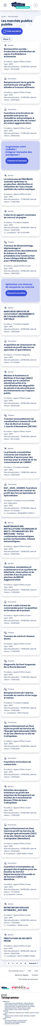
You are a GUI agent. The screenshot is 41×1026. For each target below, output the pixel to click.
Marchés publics (13, 16)
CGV (29, 971)
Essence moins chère (10, 1006)
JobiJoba (21, 1015)
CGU (36, 971)
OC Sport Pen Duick (22, 1020)
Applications (26, 1009)
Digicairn (36, 1012)
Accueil (3, 16)
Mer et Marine (31, 1006)
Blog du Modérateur (18, 1003)
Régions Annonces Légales (24, 1008)
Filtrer (6, 39)
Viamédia (26, 1012)
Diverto (32, 1004)
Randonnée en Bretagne (11, 1008)
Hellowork (7, 1015)
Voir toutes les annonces (28, 979)
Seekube (33, 1015)
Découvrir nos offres (16, 293)
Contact (35, 975)
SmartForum (8, 1017)
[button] (5, 5)
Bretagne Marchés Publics (11, 1004)
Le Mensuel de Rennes (21, 1006)
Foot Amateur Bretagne (11, 1020)
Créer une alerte (13, 31)
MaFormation (27, 1015)
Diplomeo (16, 1015)
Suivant (32, 963)
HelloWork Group (19, 1012)
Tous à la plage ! (18, 1009)
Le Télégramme (8, 1003)
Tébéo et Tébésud (9, 1009)
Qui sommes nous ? (16, 971)
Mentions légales (21, 975)
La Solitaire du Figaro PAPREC (12, 1023)
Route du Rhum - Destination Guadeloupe (15, 1022)
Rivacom (32, 1012)
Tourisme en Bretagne (24, 1004)
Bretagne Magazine (29, 1003)
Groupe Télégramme (10, 1012)
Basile (11, 1015)
